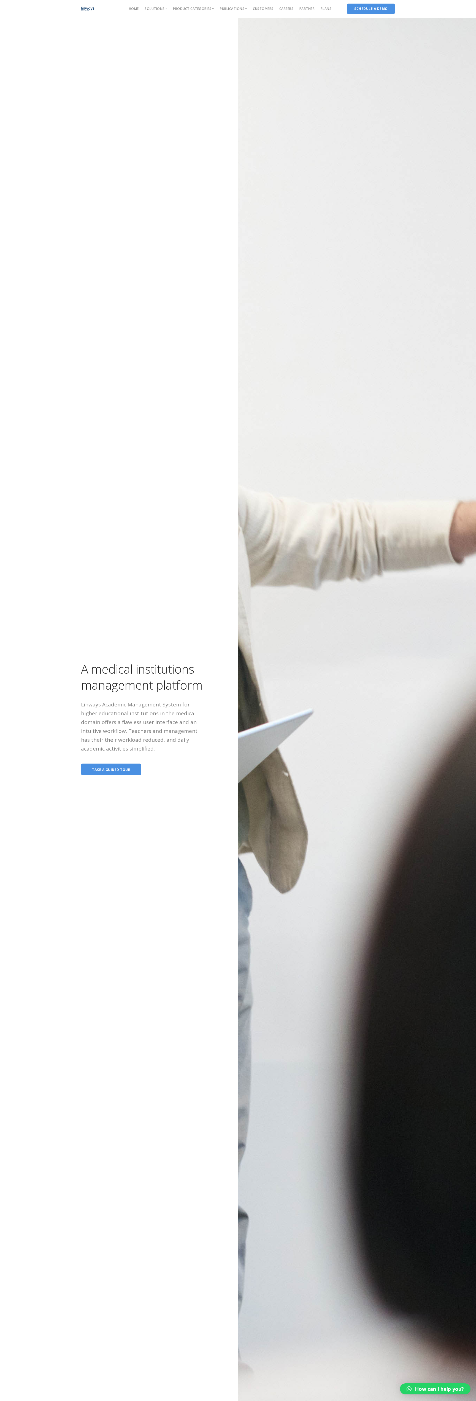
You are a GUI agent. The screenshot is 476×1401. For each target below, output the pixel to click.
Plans (326, 8)
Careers (286, 8)
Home (134, 8)
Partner (307, 8)
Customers (263, 8)
